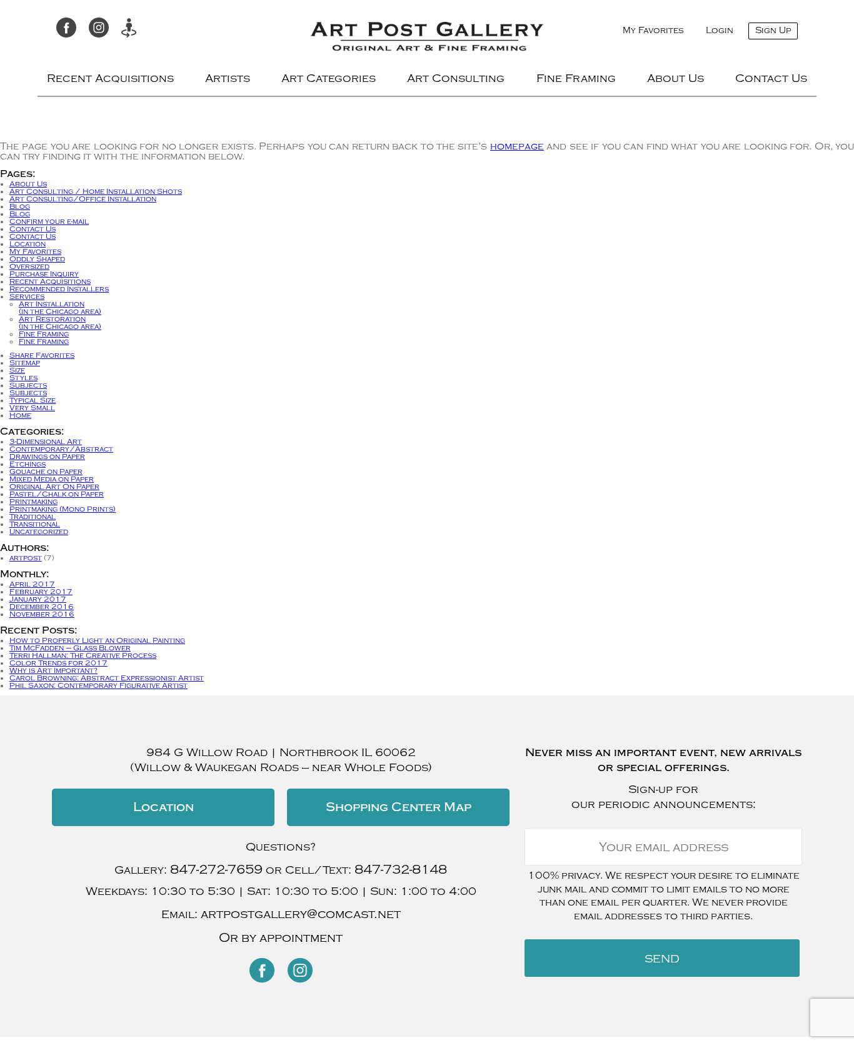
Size (17, 370)
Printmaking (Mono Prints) (62, 509)
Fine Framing (576, 78)
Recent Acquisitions (110, 78)
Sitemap (24, 362)
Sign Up (773, 30)
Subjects (28, 385)
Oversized (29, 266)
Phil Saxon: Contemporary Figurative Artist (98, 685)
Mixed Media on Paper (51, 479)
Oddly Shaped (37, 259)
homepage (517, 146)
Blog (19, 206)
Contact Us (771, 78)
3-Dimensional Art (45, 441)
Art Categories (328, 78)
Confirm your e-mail (49, 221)
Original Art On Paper (54, 486)
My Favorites (653, 30)
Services (26, 296)
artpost (25, 557)
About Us (675, 78)
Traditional (32, 516)
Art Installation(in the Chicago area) (60, 308)
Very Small (32, 407)
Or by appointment (281, 938)
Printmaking (33, 501)
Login (719, 30)
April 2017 (32, 584)
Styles (23, 377)
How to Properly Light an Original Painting (97, 640)
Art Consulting (456, 78)
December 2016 (41, 606)
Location (27, 244)
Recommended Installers (59, 289)
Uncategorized (38, 531)
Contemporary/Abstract (61, 449)
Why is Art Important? (53, 670)
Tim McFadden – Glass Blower (70, 648)
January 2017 (37, 599)
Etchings (27, 464)
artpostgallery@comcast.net (301, 914)
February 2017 (41, 591)
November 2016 (41, 614)
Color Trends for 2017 (58, 663)
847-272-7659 (216, 869)
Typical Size (32, 400)
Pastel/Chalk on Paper (56, 494)
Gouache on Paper (46, 471)
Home (20, 415)
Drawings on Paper (47, 456)
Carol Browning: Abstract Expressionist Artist (106, 678)
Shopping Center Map (398, 807)
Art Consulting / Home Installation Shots (95, 191)
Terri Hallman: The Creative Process (82, 655)
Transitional (34, 524)
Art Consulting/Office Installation (82, 198)
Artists (227, 78)
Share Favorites (41, 355)
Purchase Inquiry (44, 274)
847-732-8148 (400, 869)
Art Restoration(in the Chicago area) (60, 323)
